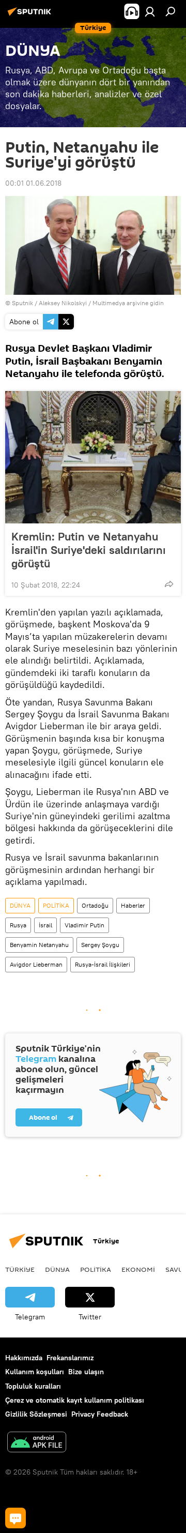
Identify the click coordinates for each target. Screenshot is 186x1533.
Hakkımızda (23, 1357)
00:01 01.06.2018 (33, 183)
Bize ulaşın (86, 1371)
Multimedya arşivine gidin (128, 303)
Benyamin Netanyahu (39, 945)
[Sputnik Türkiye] (31, 15)
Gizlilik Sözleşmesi (36, 1414)
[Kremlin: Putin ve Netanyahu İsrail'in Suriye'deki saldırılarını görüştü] (93, 457)
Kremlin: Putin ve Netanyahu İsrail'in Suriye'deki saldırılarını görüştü (88, 550)
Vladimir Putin (84, 925)
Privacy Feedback (99, 1414)
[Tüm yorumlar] (15, 1518)
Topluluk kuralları (33, 1386)
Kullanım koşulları (34, 1371)
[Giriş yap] (150, 11)
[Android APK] (37, 1443)
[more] (169, 584)
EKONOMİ (138, 1269)
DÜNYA (20, 905)
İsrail (45, 925)
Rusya (18, 925)
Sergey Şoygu (100, 945)
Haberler (133, 905)
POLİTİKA (56, 905)
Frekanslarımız (70, 1357)
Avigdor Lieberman (36, 964)
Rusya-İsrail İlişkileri (102, 964)
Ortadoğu (95, 905)
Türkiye (20, 1269)
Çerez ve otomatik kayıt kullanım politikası (74, 1400)
